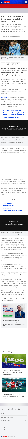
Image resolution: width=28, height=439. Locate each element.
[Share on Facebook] (3, 63)
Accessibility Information (7, 430)
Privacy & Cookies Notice (7, 426)
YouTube (15, 409)
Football (6, 6)
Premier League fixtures (9, 117)
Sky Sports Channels (7, 417)
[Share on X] (8, 63)
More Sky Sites (5, 420)
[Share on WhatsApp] (13, 63)
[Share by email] (17, 63)
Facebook (5, 409)
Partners (3, 413)
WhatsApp (18, 409)
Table (18, 117)
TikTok (9, 409)
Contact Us (4, 432)
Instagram (12, 409)
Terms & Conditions (5, 424)
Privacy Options (5, 428)
